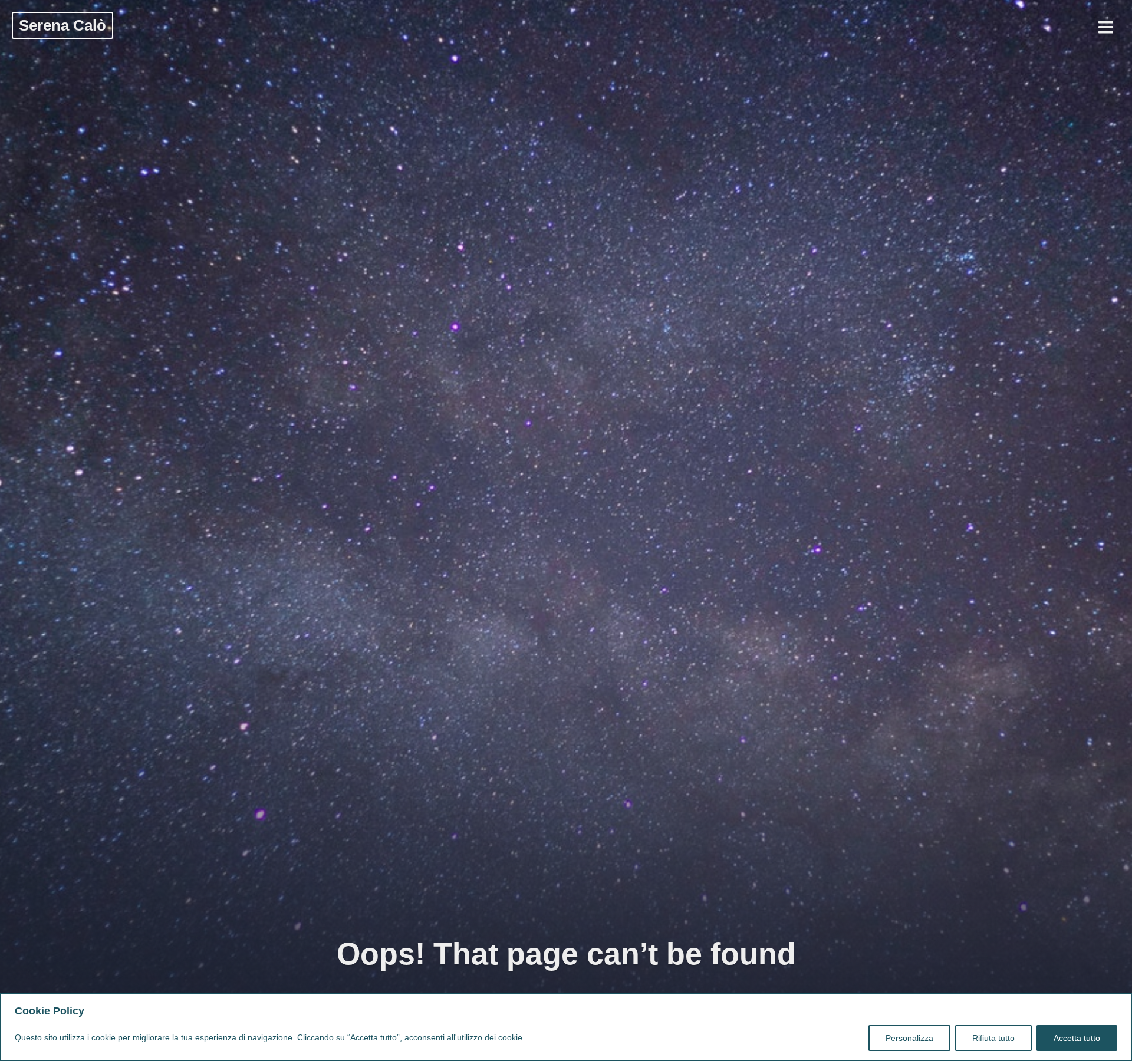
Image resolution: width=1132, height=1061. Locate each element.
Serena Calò (62, 25)
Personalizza (909, 1038)
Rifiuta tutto (993, 1038)
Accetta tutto (1077, 1038)
